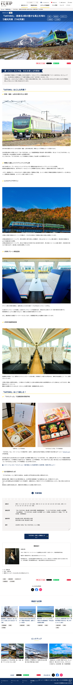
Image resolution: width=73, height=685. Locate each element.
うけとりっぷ (66, 452)
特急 (65, 625)
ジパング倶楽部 (44, 5)
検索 (37, 2)
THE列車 (57, 19)
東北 (50, 16)
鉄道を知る (34, 5)
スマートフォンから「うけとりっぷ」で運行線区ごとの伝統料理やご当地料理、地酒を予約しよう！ (30, 465)
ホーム (2, 9)
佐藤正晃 (50, 19)
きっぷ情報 (54, 5)
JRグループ (64, 16)
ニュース (62, 5)
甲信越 (4, 627)
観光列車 (56, 16)
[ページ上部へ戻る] (70, 672)
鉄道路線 (4, 625)
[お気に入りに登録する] (16, 616)
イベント (68, 5)
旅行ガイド (24, 5)
